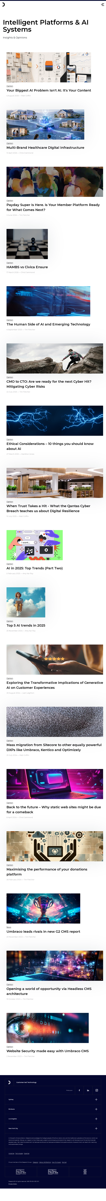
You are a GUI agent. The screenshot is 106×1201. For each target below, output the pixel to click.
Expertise (26, 1153)
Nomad (64, 1162)
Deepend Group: (27, 1162)
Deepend (35, 1162)
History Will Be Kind (45, 1162)
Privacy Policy (12, 1184)
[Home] (7, 4)
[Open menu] (102, 4)
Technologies (19, 1153)
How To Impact (56, 1162)
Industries (11, 1153)
